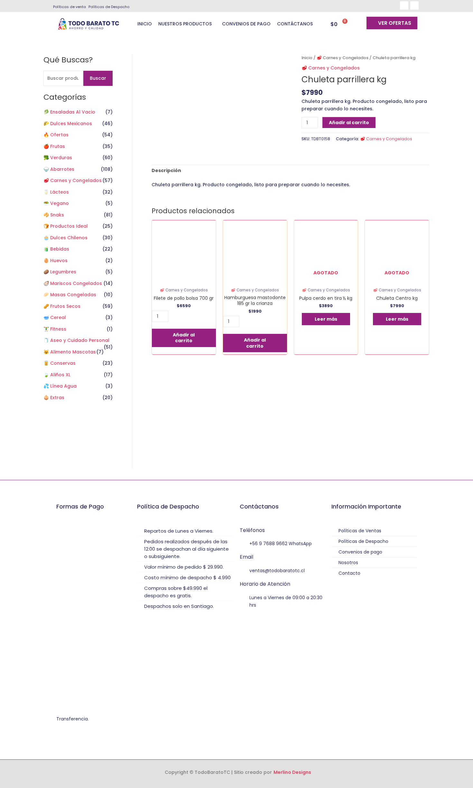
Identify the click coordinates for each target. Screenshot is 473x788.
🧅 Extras (53, 397)
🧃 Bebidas (56, 249)
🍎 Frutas (54, 146)
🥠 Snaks (53, 215)
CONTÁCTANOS (295, 24)
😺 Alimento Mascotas (69, 352)
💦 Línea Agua (60, 386)
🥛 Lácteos (56, 192)
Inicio (306, 58)
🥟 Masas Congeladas (69, 294)
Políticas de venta (69, 6)
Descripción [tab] (166, 170)
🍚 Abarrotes (58, 169)
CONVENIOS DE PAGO (246, 24)
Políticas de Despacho (108, 6)
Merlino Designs (292, 772)
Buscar (98, 78)
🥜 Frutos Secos (61, 306)
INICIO (144, 24)
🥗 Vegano (56, 203)
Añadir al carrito (349, 122)
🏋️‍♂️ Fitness (54, 329)
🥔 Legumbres (59, 272)
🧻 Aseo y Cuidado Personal (76, 340)
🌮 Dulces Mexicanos (67, 123)
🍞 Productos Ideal (65, 226)
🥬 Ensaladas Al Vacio (69, 112)
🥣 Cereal (54, 317)
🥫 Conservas (59, 363)
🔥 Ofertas (56, 135)
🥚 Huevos (55, 260)
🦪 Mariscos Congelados (72, 283)
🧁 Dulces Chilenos (65, 237)
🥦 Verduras (57, 157)
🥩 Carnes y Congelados (72, 180)
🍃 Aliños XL (56, 374)
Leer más (326, 319)
